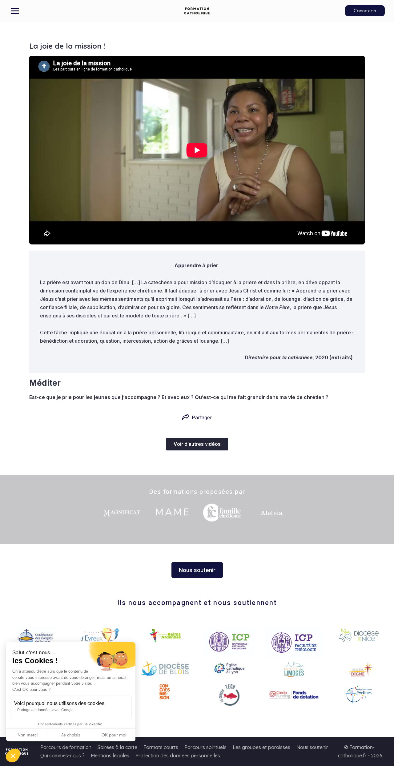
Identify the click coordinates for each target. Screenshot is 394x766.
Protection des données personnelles (177, 755)
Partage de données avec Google (45, 710)
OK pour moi (114, 734)
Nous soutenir (312, 747)
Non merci (28, 734)
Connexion (365, 11)
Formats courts (160, 747)
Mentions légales (110, 755)
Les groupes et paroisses (261, 747)
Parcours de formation (65, 747)
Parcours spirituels (205, 747)
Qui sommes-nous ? (62, 755)
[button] (13, 755)
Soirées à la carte (117, 747)
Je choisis (70, 734)
